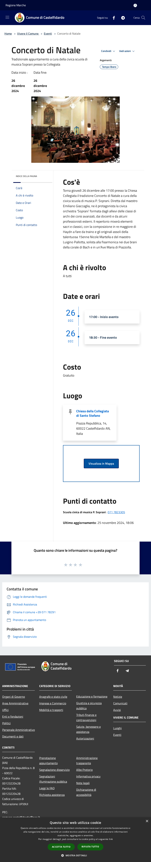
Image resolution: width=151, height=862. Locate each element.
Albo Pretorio (84, 770)
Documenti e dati (13, 736)
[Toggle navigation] (7, 17)
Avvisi (117, 710)
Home (8, 33)
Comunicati (120, 703)
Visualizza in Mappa (101, 463)
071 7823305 (116, 512)
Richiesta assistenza (52, 795)
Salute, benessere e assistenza (88, 729)
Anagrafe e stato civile (53, 696)
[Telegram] (121, 17)
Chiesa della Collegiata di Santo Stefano (92, 413)
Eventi (48, 33)
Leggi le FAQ (47, 788)
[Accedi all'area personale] (135, 5)
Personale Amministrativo (18, 730)
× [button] (146, 821)
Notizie (117, 696)
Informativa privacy (88, 776)
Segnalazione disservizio (54, 770)
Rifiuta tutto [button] (90, 846)
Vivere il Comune (28, 33)
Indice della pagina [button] (26, 176)
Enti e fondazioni (12, 716)
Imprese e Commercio (52, 703)
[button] (75, 855)
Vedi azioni (125, 51)
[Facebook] (112, 17)
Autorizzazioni (85, 738)
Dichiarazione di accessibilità (86, 792)
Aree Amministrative (15, 703)
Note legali (83, 783)
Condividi (106, 51)
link (111, 839)
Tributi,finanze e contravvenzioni (86, 717)
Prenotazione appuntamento (48, 760)
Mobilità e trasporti (51, 710)
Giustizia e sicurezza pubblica (89, 705)
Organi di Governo (13, 696)
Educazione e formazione (91, 696)
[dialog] (75, 839)
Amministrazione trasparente (87, 760)
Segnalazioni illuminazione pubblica (53, 779)
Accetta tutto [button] (61, 846)
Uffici (5, 710)
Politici (6, 723)
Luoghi (117, 728)
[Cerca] (143, 17)
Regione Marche (16, 5)
